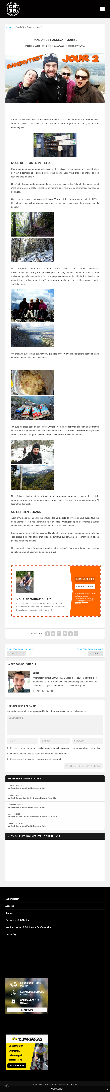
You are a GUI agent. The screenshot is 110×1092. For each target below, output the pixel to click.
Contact (9, 913)
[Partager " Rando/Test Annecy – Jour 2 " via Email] (76, 633)
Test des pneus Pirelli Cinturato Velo (28, 788)
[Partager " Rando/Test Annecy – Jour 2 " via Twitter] (53, 633)
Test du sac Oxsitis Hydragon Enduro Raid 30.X (34, 798)
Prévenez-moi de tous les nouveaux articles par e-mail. (36, 759)
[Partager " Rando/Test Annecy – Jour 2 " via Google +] (59, 633)
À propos (9, 906)
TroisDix (72, 1084)
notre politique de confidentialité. (84, 599)
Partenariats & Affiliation (17, 920)
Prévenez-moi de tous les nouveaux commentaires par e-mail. (39, 753)
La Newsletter (12, 899)
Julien (37, 46)
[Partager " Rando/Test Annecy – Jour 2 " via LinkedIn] (70, 633)
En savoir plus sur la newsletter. (81, 602)
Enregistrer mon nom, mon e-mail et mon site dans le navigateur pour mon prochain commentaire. (56, 748)
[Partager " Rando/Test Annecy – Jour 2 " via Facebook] (47, 633)
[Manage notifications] (6, 1085)
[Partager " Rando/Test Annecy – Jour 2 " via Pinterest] (65, 633)
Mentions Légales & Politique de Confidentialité (28, 927)
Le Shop (9, 934)
